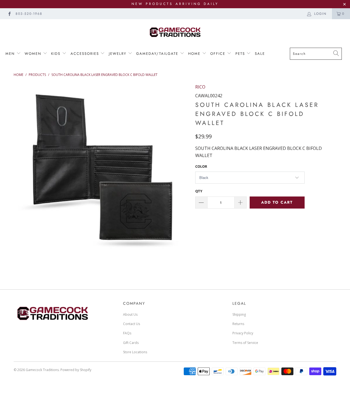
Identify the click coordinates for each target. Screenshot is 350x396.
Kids (55, 53)
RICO (200, 87)
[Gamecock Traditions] (175, 32)
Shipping (239, 314)
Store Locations (135, 352)
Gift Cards (131, 342)
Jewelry (118, 53)
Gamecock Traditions (42, 369)
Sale (260, 53)
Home (195, 53)
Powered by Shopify (75, 369)
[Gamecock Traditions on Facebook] (9, 13)
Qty (198, 191)
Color (201, 166)
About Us (130, 314)
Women (34, 53)
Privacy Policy (242, 333)
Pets (241, 53)
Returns (238, 323)
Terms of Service (245, 342)
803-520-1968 (29, 13)
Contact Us (131, 323)
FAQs (127, 333)
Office (218, 53)
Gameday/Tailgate (158, 53)
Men (10, 53)
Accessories (85, 53)
